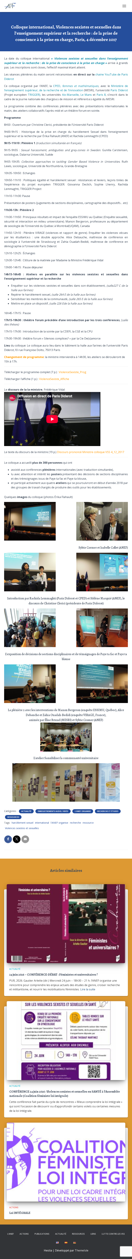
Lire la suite (87, 989)
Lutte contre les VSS (113, 1233)
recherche (75, 822)
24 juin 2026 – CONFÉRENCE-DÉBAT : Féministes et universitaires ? (53, 975)
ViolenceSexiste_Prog (72, 372)
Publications (42, 1233)
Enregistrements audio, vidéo (53, 811)
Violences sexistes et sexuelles (22, 828)
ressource (88, 822)
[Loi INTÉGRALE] (66, 1161)
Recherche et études (107, 811)
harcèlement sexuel (22, 822)
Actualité (26, 811)
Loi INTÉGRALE (19, 1213)
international (42, 822)
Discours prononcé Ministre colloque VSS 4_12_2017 (90, 452)
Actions (13, 1207)
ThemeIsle (81, 1250)
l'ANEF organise (59, 822)
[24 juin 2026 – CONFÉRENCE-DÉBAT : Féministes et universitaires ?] (66, 923)
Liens (93, 1233)
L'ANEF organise (83, 811)
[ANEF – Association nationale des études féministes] (12, 6)
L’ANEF (10, 1233)
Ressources (13, 817)
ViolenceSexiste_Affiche (54, 379)
